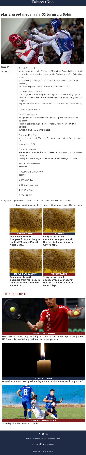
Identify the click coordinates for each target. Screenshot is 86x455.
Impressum (36, 444)
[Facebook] (39, 434)
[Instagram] (43, 434)
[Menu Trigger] (81, 3)
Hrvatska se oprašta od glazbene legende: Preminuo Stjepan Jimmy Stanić (42, 381)
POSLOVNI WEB (48, 451)
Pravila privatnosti (47, 444)
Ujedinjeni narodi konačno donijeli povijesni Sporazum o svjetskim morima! (46, 205)
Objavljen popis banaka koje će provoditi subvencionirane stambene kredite (37, 200)
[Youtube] (47, 434)
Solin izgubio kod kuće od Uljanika (20, 423)
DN (8, 67)
